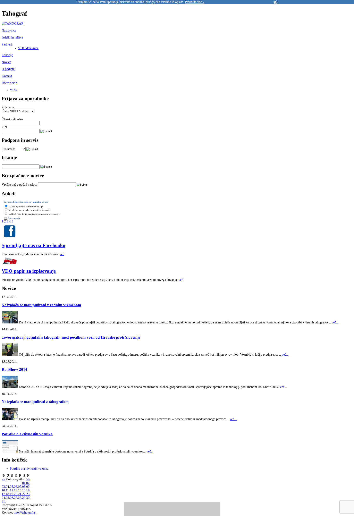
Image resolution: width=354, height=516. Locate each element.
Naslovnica (9, 30)
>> (28, 479)
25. (8, 497)
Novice (6, 62)
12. (12, 490)
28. (20, 497)
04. (8, 486)
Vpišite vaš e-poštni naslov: (19, 184)
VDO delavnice (28, 48)
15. (24, 490)
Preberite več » (194, 2)
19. (12, 494)
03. (4, 486)
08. (24, 486)
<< (3, 479)
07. (20, 486)
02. (28, 483)
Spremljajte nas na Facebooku (33, 245)
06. (16, 486)
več (62, 254)
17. (4, 494)
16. (28, 490)
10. (4, 490)
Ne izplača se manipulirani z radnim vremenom (41, 305)
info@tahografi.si (25, 512)
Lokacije (7, 55)
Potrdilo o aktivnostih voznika (27, 434)
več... (335, 322)
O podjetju (8, 69)
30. (28, 497)
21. (20, 494)
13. (16, 490)
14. (20, 490)
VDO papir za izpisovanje (29, 271)
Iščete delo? (9, 83)
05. (12, 486)
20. (16, 494)
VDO (13, 90)
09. (28, 486)
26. (12, 497)
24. (4, 497)
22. (24, 494)
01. (24, 483)
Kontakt (7, 76)
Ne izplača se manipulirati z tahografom (35, 401)
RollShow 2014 (14, 369)
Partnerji (7, 44)
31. (4, 501)
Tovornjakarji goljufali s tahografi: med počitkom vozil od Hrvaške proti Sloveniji (71, 337)
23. (28, 494)
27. (16, 497)
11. (8, 490)
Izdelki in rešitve (12, 37)
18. (8, 494)
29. (24, 497)
